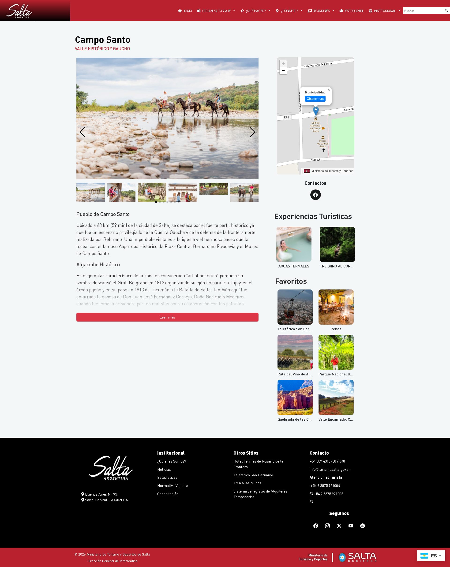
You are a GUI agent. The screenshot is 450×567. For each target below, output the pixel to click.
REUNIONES (321, 10)
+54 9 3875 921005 (328, 493)
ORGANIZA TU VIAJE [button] (216, 10)
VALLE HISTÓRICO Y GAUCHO (102, 48)
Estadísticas (167, 477)
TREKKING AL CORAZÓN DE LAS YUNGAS (353, 265)
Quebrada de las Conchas (299, 419)
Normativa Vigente (172, 485)
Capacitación (167, 493)
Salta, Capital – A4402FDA (106, 499)
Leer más (167, 317)
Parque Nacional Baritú (338, 373)
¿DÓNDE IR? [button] (289, 10)
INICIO (188, 10)
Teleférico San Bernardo (253, 474)
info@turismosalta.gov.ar (330, 469)
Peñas (336, 328)
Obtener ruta (315, 98)
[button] (446, 10)
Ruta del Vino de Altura (297, 373)
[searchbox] (426, 10)
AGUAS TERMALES (293, 265)
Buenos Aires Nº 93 (100, 494)
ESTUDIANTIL (354, 10)
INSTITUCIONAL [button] (385, 10)
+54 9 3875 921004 (325, 485)
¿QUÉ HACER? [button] (256, 10)
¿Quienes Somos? (171, 461)
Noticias (164, 469)
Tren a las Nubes (247, 482)
